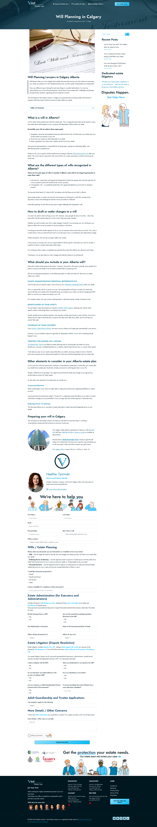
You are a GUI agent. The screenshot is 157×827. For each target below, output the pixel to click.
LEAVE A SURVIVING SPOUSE (41, 328)
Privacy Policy (114, 790)
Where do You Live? (69, 634)
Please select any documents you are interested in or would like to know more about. (55, 552)
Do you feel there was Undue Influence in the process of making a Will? (42, 674)
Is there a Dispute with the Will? (38, 663)
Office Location (33, 539)
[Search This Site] (127, 34)
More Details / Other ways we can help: (41, 719)
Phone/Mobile (32, 531)
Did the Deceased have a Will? (38, 614)
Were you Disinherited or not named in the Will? (78, 663)
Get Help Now (122, 4)
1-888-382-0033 (66, 432)
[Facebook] (117, 818)
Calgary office (59, 449)
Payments (113, 788)
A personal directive (36, 385)
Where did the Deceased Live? (38, 634)
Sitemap (45, 822)
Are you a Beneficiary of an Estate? (74, 673)
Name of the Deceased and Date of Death (76, 626)
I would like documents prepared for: (40, 571)
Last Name (66, 515)
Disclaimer (113, 795)
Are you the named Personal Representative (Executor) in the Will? (77, 615)
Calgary (89, 21)
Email (29, 523)
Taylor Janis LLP (36, 822)
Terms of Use (114, 793)
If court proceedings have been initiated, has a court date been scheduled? (78, 686)
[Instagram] (124, 818)
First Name (31, 515)
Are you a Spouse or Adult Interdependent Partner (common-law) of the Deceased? (44, 686)
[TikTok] (127, 818)
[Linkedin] (121, 818)
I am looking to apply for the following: (40, 702)
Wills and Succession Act (80, 154)
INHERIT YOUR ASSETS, (65, 308)
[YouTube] (114, 818)
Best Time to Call (68, 531)
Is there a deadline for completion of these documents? (46, 587)
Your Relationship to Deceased (38, 626)
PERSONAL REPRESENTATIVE (74, 285)
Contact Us (113, 786)
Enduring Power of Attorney (39, 403)
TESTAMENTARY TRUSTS (36, 345)
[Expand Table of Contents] (93, 108)
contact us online (79, 432)
